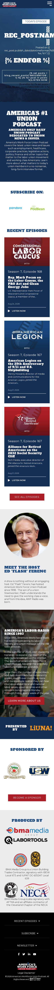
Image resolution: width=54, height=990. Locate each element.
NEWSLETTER (25, 945)
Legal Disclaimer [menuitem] (26, 973)
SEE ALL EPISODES (27, 497)
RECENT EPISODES (25, 921)
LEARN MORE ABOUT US (24, 700)
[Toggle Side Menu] (49, 3)
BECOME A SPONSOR (27, 797)
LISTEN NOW (39, 80)
